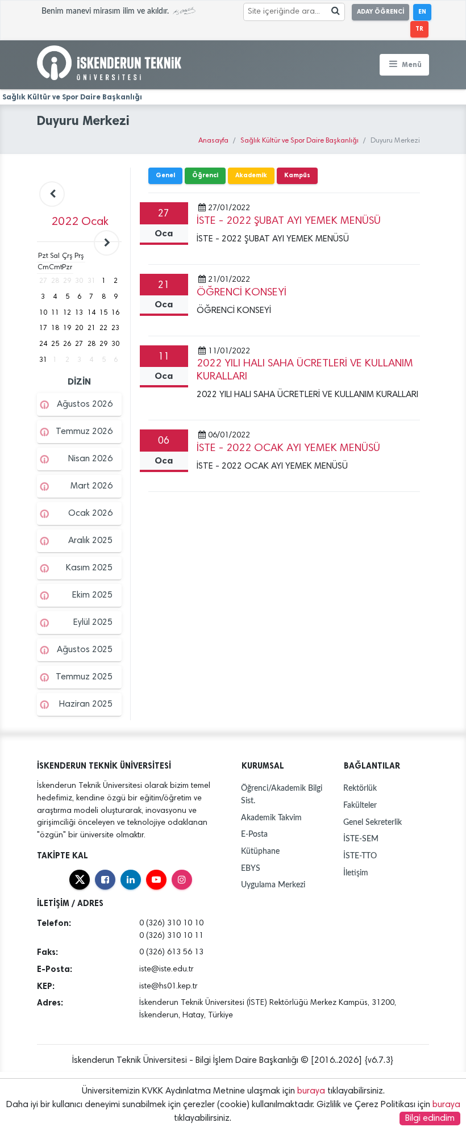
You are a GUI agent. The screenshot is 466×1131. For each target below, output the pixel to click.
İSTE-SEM (360, 838)
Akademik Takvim (271, 817)
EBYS (250, 868)
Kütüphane (260, 851)
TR (419, 28)
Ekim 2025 (92, 595)
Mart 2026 (91, 486)
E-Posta (254, 834)
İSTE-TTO (360, 856)
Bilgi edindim (430, 1118)
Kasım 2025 (89, 568)
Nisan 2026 (90, 459)
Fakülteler (360, 805)
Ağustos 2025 (85, 649)
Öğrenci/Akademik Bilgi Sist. (281, 794)
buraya (311, 1091)
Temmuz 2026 (84, 431)
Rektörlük (360, 788)
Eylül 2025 (93, 622)
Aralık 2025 (90, 540)
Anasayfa (213, 141)
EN (422, 11)
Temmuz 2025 (84, 677)
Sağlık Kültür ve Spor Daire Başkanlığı (299, 141)
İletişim (355, 873)
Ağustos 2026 (85, 404)
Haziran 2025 (86, 704)
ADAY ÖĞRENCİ (380, 11)
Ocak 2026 (90, 513)
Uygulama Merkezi (273, 884)
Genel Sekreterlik (372, 822)
